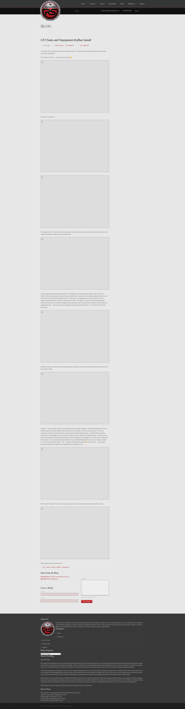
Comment (83, 578)
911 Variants (70, 45)
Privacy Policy (46, 644)
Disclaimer (60, 636)
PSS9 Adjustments (49, 579)
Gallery (142, 4)
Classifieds (112, 4)
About (102, 4)
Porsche (53, 567)
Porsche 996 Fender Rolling (49, 698)
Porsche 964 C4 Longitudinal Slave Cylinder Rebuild (56, 693)
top (143, 706)
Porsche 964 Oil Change (48, 700)
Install (48, 567)
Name (43, 591)
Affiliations (131, 4)
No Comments (84, 45)
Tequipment (65, 567)
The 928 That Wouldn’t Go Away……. (56, 577)
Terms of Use (46, 640)
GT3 (44, 567)
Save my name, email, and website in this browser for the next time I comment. (94, 596)
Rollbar (59, 567)
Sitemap (44, 647)
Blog (122, 4)
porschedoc (59, 45)
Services (92, 4)
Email (42, 598)
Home (83, 4)
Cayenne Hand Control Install (49, 695)
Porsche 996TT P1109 (47, 696)
